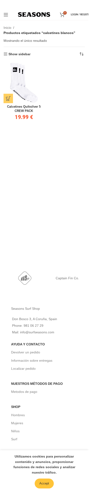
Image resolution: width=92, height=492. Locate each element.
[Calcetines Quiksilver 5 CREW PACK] (24, 82)
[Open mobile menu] (6, 14)
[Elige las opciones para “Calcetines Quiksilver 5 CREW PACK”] (8, 98)
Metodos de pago (24, 392)
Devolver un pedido (25, 352)
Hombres (18, 415)
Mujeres (17, 423)
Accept (44, 483)
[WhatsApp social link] (50, 4)
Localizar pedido (23, 368)
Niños (15, 431)
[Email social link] (43, 4)
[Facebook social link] (37, 4)
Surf (14, 439)
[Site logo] (34, 14)
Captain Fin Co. (67, 278)
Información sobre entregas (31, 360)
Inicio (7, 28)
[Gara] (25, 278)
